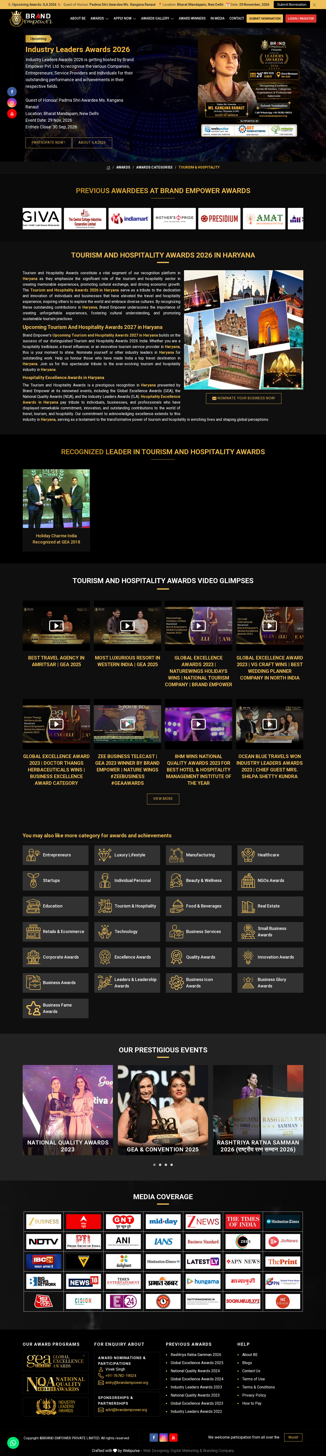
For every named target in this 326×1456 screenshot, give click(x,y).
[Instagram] (163, 1437)
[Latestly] (203, 1261)
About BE (78, 18)
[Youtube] (173, 1437)
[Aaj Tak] (43, 1301)
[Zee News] (203, 1221)
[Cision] (83, 1301)
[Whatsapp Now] (13, 1443)
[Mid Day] (163, 1221)
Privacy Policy (254, 1395)
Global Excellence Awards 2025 (197, 1363)
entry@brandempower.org (126, 1382)
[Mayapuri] (243, 1281)
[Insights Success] (123, 1301)
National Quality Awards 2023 (68, 1146)
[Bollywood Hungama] (203, 1281)
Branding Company (218, 1450)
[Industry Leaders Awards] (55, 1406)
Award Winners (192, 18)
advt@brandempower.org (126, 1410)
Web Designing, (156, 1450)
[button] (154, 1164)
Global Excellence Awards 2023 (197, 1403)
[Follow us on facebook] (12, 91)
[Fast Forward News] (203, 1301)
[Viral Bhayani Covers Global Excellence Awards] (83, 1261)
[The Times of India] (243, 1221)
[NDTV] (43, 1241)
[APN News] (243, 1261)
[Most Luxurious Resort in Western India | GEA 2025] (127, 626)
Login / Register (301, 18)
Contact (236, 18)
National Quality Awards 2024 (195, 1371)
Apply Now (122, 18)
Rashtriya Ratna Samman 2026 (196, 1354)
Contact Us (251, 1371)
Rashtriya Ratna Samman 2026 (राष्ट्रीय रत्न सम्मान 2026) (258, 1146)
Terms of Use (253, 1379)
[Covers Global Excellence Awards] (282, 1222)
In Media (217, 18)
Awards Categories (154, 167)
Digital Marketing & (186, 1450)
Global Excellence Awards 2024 (197, 1379)
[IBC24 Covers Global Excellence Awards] (43, 1261)
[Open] (107, 18)
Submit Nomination (291, 4)
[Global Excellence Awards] (55, 1361)
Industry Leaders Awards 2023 (196, 1387)
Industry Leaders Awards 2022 (196, 1411)
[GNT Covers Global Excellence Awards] (123, 1221)
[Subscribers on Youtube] (12, 113)
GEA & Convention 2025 (163, 1149)
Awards (97, 18)
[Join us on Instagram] (12, 102)
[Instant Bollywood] (163, 1301)
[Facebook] (154, 1437)
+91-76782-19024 (120, 1375)
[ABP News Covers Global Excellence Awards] (83, 1221)
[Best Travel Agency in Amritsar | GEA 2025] (56, 626)
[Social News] (243, 1301)
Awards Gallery (155, 18)
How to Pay (252, 1403)
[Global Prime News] (282, 1281)
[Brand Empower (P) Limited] (31, 18)
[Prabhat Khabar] (163, 1281)
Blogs (247, 1363)
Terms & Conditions (258, 1387)
